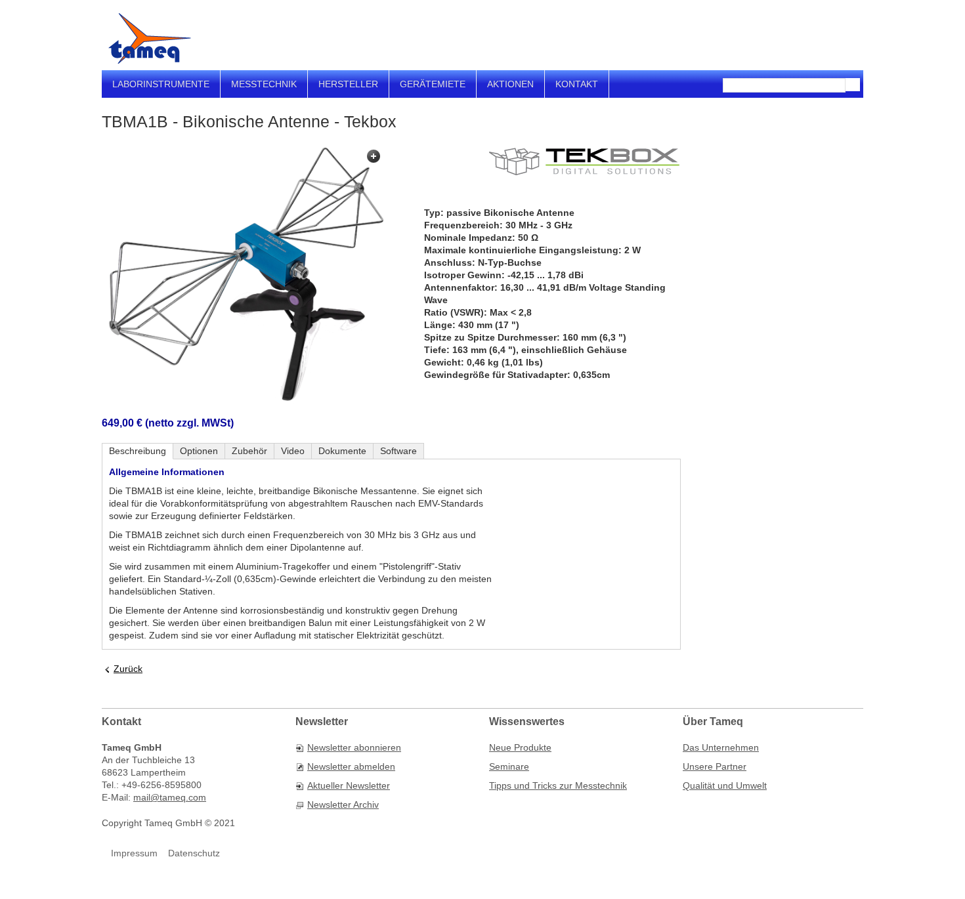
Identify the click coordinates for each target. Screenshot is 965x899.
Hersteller (348, 84)
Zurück (128, 668)
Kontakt (576, 84)
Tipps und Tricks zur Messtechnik (558, 785)
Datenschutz (194, 853)
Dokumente (342, 451)
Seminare (509, 766)
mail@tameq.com (169, 797)
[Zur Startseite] (149, 38)
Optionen (199, 451)
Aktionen (510, 84)
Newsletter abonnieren (354, 747)
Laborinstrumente (160, 84)
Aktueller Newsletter (348, 785)
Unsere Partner (714, 766)
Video (293, 451)
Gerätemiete (432, 84)
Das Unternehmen (721, 747)
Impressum (134, 853)
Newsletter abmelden (351, 766)
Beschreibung (137, 451)
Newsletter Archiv (343, 804)
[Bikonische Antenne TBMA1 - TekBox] (243, 274)
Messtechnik (264, 84)
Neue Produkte (520, 747)
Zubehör (249, 451)
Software (398, 451)
